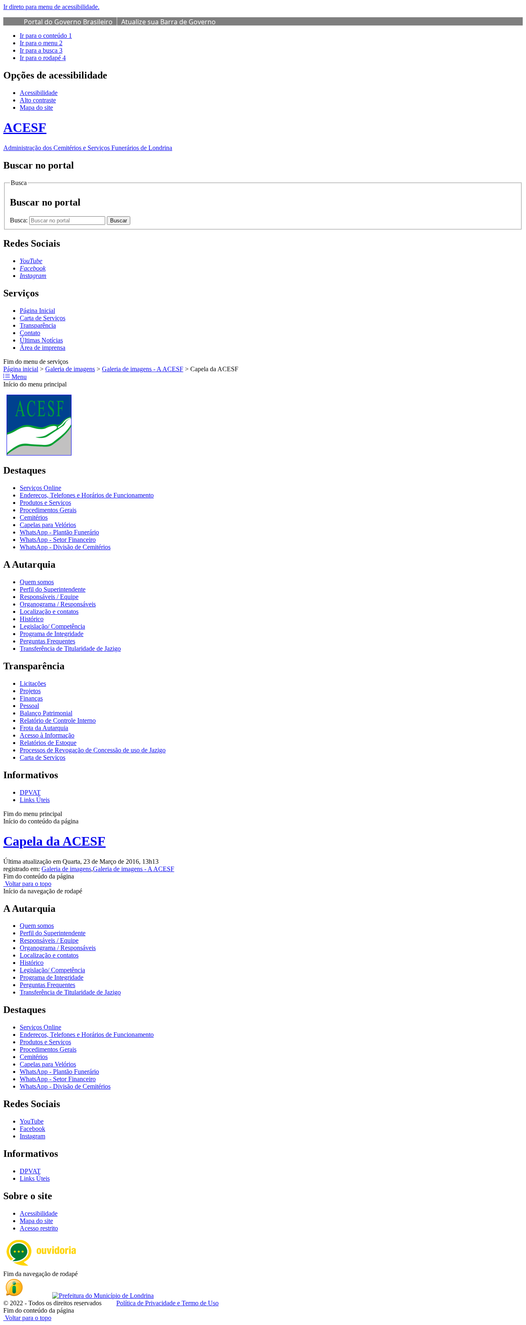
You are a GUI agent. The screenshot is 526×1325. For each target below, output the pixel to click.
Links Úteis (35, 799)
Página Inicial (37, 310)
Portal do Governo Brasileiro (68, 21)
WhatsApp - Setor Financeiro (58, 539)
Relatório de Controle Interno (58, 720)
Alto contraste (38, 100)
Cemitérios (34, 517)
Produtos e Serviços (45, 502)
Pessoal (29, 705)
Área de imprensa (42, 347)
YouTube (32, 1121)
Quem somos (37, 581)
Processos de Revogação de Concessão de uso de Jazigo (93, 750)
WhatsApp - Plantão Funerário (59, 532)
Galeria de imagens (70, 368)
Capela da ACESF (54, 841)
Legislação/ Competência (52, 626)
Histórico (32, 618)
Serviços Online (40, 487)
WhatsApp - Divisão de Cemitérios (65, 546)
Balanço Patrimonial (46, 713)
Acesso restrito (39, 1228)
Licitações (33, 683)
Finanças (31, 698)
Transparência (38, 325)
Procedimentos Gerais (48, 509)
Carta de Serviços (42, 317)
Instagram (32, 1136)
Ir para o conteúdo (46, 35)
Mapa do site (36, 107)
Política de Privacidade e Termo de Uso (167, 1303)
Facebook (32, 1128)
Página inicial (20, 368)
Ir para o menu (41, 42)
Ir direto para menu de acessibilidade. (51, 6)
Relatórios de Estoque (48, 742)
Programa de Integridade (51, 633)
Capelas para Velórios (48, 524)
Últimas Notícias (41, 340)
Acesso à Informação (47, 735)
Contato (30, 332)
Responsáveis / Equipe (49, 596)
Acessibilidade (39, 92)
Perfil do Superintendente (52, 589)
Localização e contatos (49, 611)
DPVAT (30, 792)
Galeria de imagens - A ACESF (142, 368)
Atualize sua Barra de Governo (168, 21)
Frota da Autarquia (44, 727)
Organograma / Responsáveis (58, 604)
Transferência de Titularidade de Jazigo (70, 648)
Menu (18, 376)
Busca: (19, 220)
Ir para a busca (41, 50)
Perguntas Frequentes (47, 641)
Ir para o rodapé (43, 57)
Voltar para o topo (27, 883)
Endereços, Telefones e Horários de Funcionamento (87, 495)
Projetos (30, 690)
